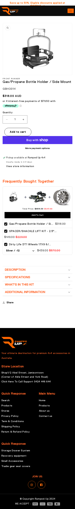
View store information (20, 166)
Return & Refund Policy (15, 432)
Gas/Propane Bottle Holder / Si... (31, 224)
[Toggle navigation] (71, 11)
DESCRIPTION (15, 269)
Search (5, 400)
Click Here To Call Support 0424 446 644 (26, 381)
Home (42, 400)
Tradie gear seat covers (15, 466)
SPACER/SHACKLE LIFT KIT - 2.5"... (33, 231)
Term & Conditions (12, 421)
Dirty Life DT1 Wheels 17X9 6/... (30, 244)
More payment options (37, 148)
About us (44, 411)
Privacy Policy (10, 416)
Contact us (45, 416)
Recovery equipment (14, 456)
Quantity (8, 112)
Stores (5, 411)
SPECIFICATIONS (17, 277)
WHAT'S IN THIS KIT (19, 284)
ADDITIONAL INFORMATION (25, 292)
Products (6, 405)
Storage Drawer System (15, 450)
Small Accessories (12, 461)
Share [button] (10, 302)
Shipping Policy (10, 426)
